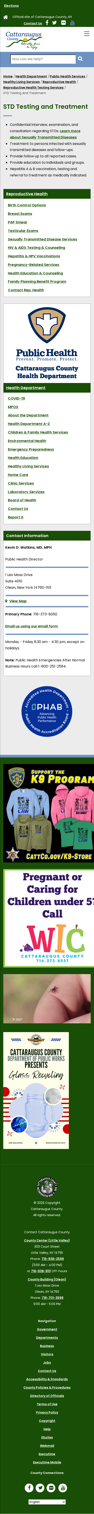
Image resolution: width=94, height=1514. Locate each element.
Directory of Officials (47, 1396)
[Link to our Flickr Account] (65, 23)
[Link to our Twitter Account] (56, 23)
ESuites (47, 1437)
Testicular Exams (23, 230)
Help (47, 1429)
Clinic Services (21, 483)
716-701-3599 (52, 1298)
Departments (47, 1337)
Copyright (47, 1421)
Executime (47, 1454)
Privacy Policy (47, 1412)
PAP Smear (17, 222)
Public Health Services (67, 76)
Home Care (18, 474)
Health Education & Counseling (35, 273)
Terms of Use (47, 1404)
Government (47, 1329)
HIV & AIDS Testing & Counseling (36, 247)
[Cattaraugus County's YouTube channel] (74, 23)
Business (47, 1346)
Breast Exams (20, 213)
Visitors (47, 1354)
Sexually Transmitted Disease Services (42, 239)
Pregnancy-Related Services (33, 264)
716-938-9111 (41, 1271)
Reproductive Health (59, 82)
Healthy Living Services (21, 82)
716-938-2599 (53, 1259)
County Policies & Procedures (47, 1387)
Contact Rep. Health (26, 290)
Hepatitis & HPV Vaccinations (34, 256)
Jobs (47, 1362)
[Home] (23, 39)
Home (8, 76)
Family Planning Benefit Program (37, 281)
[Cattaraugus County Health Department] (47, 308)
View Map (18, 601)
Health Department (31, 76)
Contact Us (33, 23)
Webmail (47, 1446)
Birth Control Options (27, 205)
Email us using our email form (31, 626)
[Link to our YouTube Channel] (63, 1488)
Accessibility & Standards (47, 1379)
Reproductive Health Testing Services (33, 87)
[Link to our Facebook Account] (48, 23)
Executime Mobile (47, 1462)
